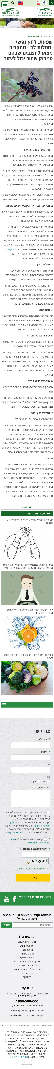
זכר (44, 781)
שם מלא (43, 739)
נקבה (33, 781)
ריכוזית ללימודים (27, 945)
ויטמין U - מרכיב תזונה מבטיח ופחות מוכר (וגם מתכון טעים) (28, 656)
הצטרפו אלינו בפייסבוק (35, 897)
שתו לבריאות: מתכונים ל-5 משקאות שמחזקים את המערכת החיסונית (29, 611)
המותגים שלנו (27, 936)
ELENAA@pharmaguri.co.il (25, 1010)
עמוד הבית (48, 36)
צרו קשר (41, 731)
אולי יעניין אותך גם (39, 513)
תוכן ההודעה (43, 787)
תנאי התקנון (16, 822)
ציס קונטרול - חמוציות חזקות (27, 961)
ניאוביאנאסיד (27, 973)
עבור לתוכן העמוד (27, 8)
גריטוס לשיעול (27, 953)
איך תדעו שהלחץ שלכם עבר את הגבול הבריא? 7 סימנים (30, 521)
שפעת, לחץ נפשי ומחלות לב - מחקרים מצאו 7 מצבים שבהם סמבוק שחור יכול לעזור (28, 50)
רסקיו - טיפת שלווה (27, 941)
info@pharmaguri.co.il (17, 832)
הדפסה (25, 507)
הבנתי (27, 1062)
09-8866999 (15, 1015)
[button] (12, 3)
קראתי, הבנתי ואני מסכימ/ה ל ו (30, 841)
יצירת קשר (27, 988)
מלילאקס (27, 977)
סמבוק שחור (11, 249)
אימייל (44, 752)
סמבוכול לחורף (27, 957)
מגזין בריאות (34, 36)
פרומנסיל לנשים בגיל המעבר (27, 969)
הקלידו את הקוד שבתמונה (33, 848)
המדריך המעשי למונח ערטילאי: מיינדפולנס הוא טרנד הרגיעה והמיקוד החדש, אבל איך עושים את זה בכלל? (28, 566)
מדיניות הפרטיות (19, 1057)
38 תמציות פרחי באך (27, 965)
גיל (48, 764)
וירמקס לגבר (27, 949)
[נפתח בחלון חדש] (44, 3)
